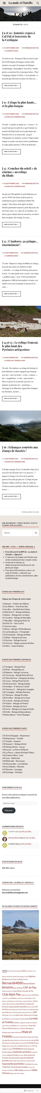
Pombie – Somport (13, 741)
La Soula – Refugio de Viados (17, 701)
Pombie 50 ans (27, 1046)
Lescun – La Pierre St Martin (17, 749)
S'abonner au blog (12, 787)
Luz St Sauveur (24, 1025)
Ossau (21, 1037)
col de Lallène (28, 998)
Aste (18, 976)
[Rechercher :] (20, 532)
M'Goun (4, 1028)
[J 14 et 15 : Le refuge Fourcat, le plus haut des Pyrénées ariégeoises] (20, 336)
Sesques (20, 1055)
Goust (33, 1007)
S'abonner (9, 810)
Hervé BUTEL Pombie (16, 1012)
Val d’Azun (11, 1070)
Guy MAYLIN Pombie (32, 1009)
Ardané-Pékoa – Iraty (14, 755)
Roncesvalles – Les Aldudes (17, 764)
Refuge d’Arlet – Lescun (15, 747)
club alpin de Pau (27, 991)
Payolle (36, 1037)
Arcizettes (30, 971)
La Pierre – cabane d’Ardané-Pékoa (20, 752)
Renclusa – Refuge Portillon (17, 695)
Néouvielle (15, 1037)
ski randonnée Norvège (16, 1058)
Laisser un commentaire (14, 117)
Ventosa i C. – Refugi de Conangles (20, 689)
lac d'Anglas (34, 1015)
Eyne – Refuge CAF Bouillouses (18, 629)
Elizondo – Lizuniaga (14, 769)
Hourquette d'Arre (27, 1012)
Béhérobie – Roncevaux (15, 761)
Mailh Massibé (12, 1028)
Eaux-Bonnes (20, 1004)
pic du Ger (28, 1040)
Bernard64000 (12, 983)
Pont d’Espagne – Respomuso (18, 735)
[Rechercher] (35, 532)
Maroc (23, 1028)
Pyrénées (17, 1048)
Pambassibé (30, 1037)
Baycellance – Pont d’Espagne (18, 715)
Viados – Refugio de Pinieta (17, 703)
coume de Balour (27, 1001)
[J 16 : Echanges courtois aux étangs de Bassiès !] (20, 441)
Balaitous (32, 976)
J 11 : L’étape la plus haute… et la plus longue (19, 104)
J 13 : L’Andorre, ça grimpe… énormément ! (20, 243)
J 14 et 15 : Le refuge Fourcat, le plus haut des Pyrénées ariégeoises (20, 346)
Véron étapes (20, 1073)
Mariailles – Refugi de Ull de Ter (17, 620)
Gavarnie (16, 1007)
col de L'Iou (20, 998)
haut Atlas (5, 1012)
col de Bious (13, 998)
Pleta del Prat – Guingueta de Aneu (20, 678)
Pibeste (10, 1040)
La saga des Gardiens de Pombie (28, 1022)
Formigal (28, 1004)
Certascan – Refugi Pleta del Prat (19, 675)
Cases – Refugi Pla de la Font (17, 681)
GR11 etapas (23, 1009)
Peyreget (4, 1040)
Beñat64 (7, 987)
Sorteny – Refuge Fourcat (16, 640)
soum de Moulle (30, 1060)
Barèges (4, 979)
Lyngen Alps (32, 1025)
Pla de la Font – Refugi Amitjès (18, 684)
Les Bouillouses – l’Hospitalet (17, 632)
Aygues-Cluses (24, 976)
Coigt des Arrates (26, 995)
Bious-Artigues (18, 988)
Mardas (19, 1028)
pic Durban (23, 1043)
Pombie (20, 1046)
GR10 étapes (12, 1009)
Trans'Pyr (6, 1067)
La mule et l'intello (21, 3)
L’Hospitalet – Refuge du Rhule (18, 634)
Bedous (21, 979)
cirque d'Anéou (17, 991)
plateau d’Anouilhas (12, 1046)
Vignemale (13, 1073)
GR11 (17, 1009)
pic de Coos (21, 1040)
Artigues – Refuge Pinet (15, 667)
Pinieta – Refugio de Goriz (16, 706)
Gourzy (29, 1007)
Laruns (15, 1022)
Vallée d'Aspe (19, 1070)
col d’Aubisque (10, 1001)
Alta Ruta (9, 971)
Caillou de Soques (7, 991)
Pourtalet (9, 1049)
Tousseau (35, 1064)
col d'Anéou (35, 995)
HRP (35, 1012)
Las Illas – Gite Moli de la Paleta (17, 609)
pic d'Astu (15, 1040)
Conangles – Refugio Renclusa (18, 692)
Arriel (8, 976)
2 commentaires (11, 51)
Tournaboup (28, 1064)
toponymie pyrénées (13, 1063)
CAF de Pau (29, 987)
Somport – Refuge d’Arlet (16, 744)
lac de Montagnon (15, 1019)
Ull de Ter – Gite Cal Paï (14, 623)
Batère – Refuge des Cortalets (17, 615)
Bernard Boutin (32, 48)
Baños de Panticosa (13, 979)
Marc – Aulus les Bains (15, 646)
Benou (26, 979)
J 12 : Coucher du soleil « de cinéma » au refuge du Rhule (19, 171)
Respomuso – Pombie (14, 738)
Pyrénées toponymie (28, 1049)
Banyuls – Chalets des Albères (17, 604)
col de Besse (5, 998)
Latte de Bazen (6, 1025)
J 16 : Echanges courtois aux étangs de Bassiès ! (20, 449)
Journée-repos (11, 626)
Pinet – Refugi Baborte (15, 669)
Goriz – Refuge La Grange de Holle (20, 709)
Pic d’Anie (30, 1043)
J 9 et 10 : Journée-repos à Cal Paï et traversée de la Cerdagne (18, 36)
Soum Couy (13, 1061)
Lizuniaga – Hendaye (14, 772)
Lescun (13, 1025)
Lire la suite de (9, 86)
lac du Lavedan (24, 1019)
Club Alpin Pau (11, 994)
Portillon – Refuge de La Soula (18, 698)
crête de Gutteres (11, 1004)
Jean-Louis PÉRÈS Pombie (16, 1015)
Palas (25, 1037)
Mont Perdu (18, 1032)
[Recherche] (35, 3)
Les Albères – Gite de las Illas (16, 606)
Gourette (23, 1007)
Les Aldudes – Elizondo (15, 766)
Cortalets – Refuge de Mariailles (18, 618)
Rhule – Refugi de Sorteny (16, 637)
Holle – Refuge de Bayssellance (18, 712)
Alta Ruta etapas (16, 971)
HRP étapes (5, 1015)
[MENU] (4, 3)
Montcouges (11, 1032)
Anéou (24, 971)
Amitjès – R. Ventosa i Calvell (17, 686)
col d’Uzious (18, 1001)
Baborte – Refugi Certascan (17, 672)
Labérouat (27, 1015)
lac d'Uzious (5, 1019)
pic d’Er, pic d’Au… (26, 831)
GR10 (6, 1009)
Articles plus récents (30, 512)
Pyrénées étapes (7, 1052)
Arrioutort (13, 976)
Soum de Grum (21, 1061)
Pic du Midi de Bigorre (14, 1043)
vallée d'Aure (27, 1070)
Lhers (18, 1025)
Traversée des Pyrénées (19, 1067)
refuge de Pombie (12, 1055)
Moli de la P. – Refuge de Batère (17, 612)
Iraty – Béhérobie (13, 758)
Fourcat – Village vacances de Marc (20, 643)
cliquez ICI (18, 554)
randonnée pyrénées (21, 1052)
